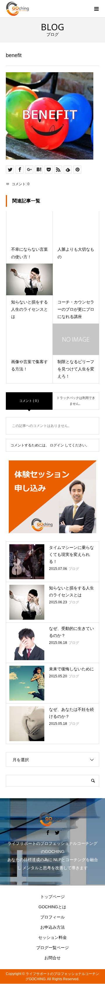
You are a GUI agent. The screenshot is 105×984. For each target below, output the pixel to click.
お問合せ (52, 957)
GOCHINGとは (52, 906)
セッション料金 (52, 937)
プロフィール (52, 917)
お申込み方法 (52, 927)
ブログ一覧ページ (52, 947)
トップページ (52, 896)
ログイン (57, 445)
